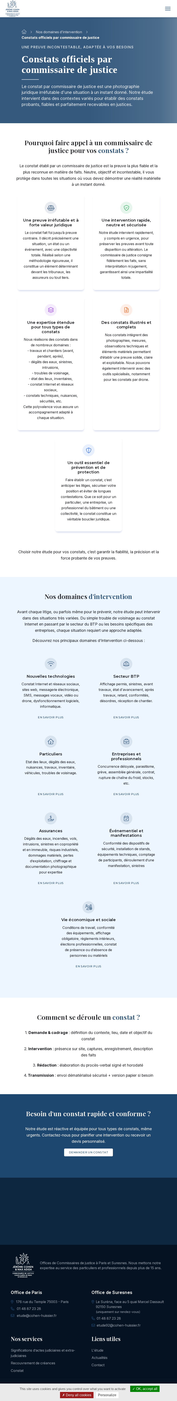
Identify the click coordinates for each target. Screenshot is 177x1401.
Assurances (51, 831)
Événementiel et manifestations (126, 833)
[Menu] (168, 9)
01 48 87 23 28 (28, 1308)
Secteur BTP (126, 676)
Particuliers (50, 754)
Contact (98, 1365)
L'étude (97, 1350)
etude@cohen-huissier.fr (36, 1315)
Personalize (107, 1395)
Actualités (99, 1357)
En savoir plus (51, 717)
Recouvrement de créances (33, 1363)
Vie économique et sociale (88, 919)
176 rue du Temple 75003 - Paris (42, 1302)
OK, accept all (146, 1389)
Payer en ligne (90, 1231)
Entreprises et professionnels (126, 756)
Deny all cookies (78, 1395)
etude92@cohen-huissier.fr (119, 1325)
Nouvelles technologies (51, 676)
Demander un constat (88, 1152)
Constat (17, 1370)
